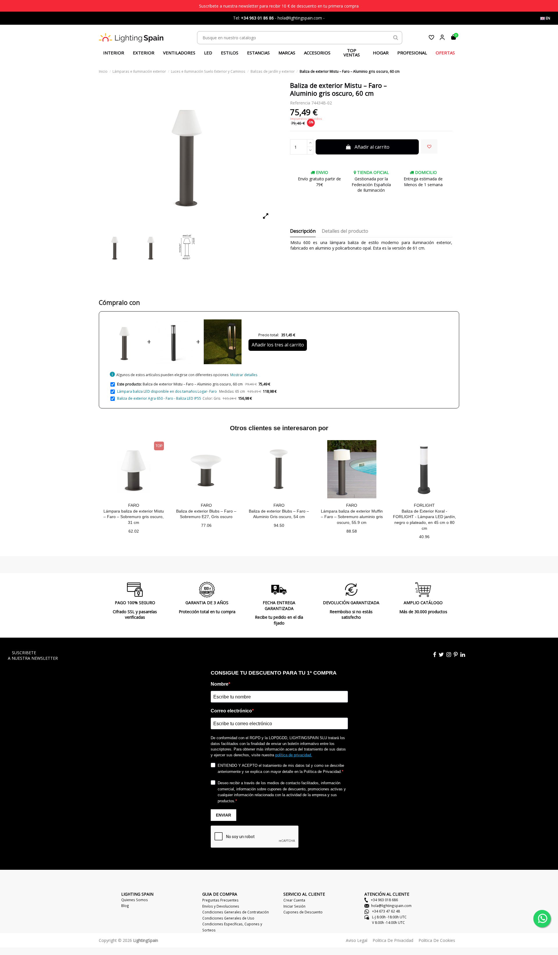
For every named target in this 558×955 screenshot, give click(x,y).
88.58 (351, 531)
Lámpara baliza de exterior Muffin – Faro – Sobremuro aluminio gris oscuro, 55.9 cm (352, 517)
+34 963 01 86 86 (257, 18)
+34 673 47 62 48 (385, 911)
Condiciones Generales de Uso (228, 918)
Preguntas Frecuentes (220, 900)
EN (547, 18)
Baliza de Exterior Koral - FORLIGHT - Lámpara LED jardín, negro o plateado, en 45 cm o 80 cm (424, 520)
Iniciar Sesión (294, 906)
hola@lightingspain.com (391, 905)
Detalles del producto (345, 231)
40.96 (424, 536)
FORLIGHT (424, 505)
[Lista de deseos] (431, 37)
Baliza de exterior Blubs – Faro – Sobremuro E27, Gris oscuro (206, 514)
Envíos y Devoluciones (220, 906)
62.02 (133, 531)
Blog (125, 905)
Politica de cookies (437, 940)
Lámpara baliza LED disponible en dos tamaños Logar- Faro (167, 391)
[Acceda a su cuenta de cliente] (442, 37)
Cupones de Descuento (303, 912)
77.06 (206, 525)
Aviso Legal (356, 940)
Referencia (300, 103)
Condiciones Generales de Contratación (235, 912)
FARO (133, 505)
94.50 (279, 525)
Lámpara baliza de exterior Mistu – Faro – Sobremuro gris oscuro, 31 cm (133, 517)
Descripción (303, 231)
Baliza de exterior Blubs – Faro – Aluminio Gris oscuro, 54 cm (279, 514)
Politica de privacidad (393, 940)
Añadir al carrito (372, 147)
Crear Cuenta (294, 900)
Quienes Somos (134, 899)
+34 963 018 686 (384, 899)
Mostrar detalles (243, 374)
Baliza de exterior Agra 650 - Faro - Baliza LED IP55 (159, 398)
